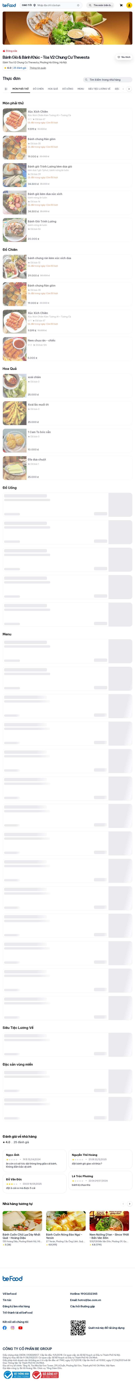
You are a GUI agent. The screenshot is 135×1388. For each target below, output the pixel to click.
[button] (51, 5)
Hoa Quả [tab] (53, 88)
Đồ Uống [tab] (67, 88)
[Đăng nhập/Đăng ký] (129, 5)
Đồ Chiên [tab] (38, 88)
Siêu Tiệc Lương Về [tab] (99, 88)
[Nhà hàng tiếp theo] (129, 1203)
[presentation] (64, 89)
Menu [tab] (81, 88)
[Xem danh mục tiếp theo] (129, 89)
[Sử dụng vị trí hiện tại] (78, 5)
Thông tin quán (38, 67)
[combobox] (56, 5)
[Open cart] (121, 5)
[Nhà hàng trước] (123, 1203)
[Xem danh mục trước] (123, 89)
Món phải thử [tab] (20, 88)
